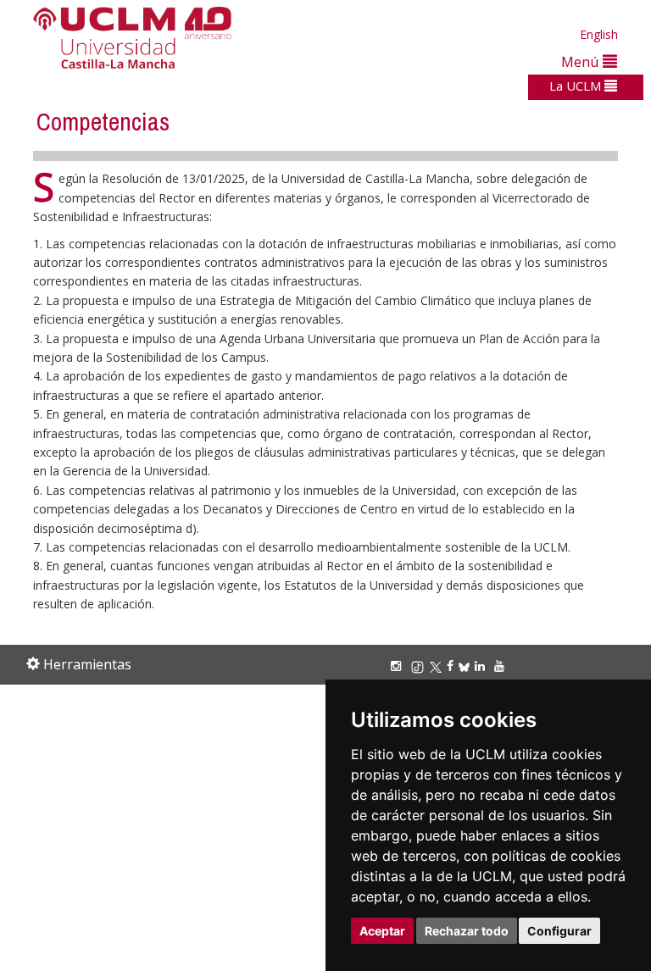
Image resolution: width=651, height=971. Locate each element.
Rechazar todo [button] (467, 931)
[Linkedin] (480, 666)
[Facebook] (453, 666)
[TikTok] (420, 666)
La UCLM (576, 85)
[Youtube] (501, 666)
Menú (582, 61)
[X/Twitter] (438, 666)
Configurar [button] (559, 931)
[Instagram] (398, 666)
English (599, 34)
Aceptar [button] (382, 931)
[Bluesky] (467, 666)
